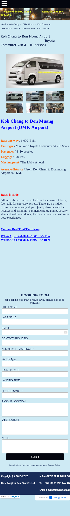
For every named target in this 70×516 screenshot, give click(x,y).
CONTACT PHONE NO (15, 338)
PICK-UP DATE (11, 369)
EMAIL (6, 328)
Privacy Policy (54, 465)
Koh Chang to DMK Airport (22, 24)
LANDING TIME (11, 380)
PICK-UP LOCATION (13, 401)
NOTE (5, 438)
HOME (3, 24)
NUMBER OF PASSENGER (17, 348)
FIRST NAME (9, 307)
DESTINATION (10, 419)
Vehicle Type (9, 359)
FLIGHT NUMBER (12, 390)
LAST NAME (9, 317)
